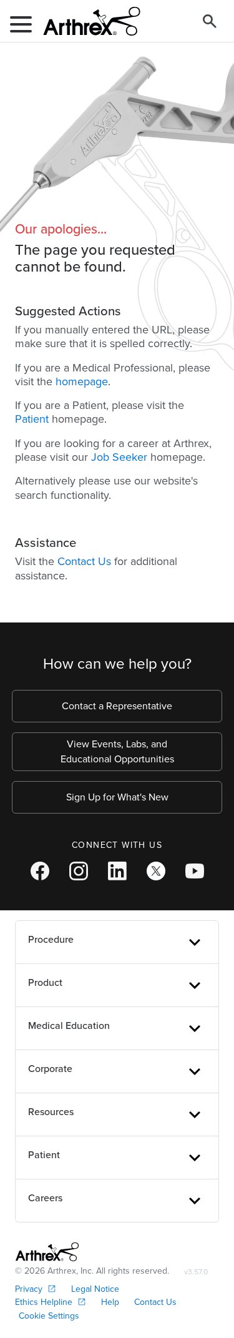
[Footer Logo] (47, 1251)
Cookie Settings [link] (49, 1315)
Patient (32, 419)
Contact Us (84, 561)
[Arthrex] (87, 21)
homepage (82, 381)
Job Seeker (119, 457)
